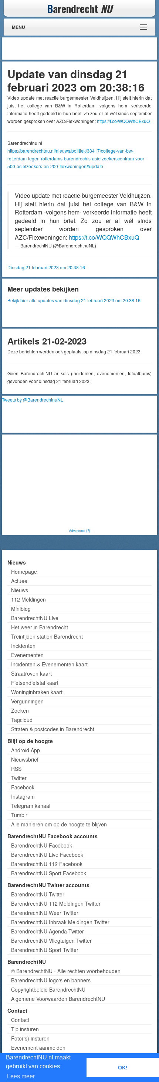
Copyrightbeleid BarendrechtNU (48, 989)
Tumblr (19, 815)
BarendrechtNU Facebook (41, 845)
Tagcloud (22, 719)
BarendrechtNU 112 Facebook (46, 864)
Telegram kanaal (30, 805)
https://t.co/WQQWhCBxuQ (123, 121)
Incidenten (23, 645)
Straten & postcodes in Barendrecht (52, 729)
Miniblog (21, 608)
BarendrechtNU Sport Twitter (44, 949)
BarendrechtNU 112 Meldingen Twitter (56, 903)
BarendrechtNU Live (34, 618)
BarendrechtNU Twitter (37, 894)
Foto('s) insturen (30, 1038)
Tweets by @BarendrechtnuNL (32, 399)
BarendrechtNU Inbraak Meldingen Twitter (60, 922)
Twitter (19, 778)
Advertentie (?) (79, 530)
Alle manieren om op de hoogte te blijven (59, 824)
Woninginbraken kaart (36, 692)
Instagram (23, 796)
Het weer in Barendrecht (39, 627)
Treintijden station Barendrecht (47, 636)
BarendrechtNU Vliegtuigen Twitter (51, 940)
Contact (20, 1019)
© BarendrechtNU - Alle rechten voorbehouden (66, 971)
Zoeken (20, 710)
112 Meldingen (28, 599)
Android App (25, 750)
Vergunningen (27, 701)
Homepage (24, 571)
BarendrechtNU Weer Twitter (44, 912)
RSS (16, 768)
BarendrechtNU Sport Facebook (48, 873)
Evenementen (27, 655)
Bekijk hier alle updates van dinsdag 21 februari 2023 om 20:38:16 (74, 300)
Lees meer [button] (21, 1076)
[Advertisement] (96, 48)
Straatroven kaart (31, 673)
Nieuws (19, 590)
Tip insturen (25, 1029)
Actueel (19, 581)
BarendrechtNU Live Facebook (47, 854)
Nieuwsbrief (24, 759)
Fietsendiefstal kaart (34, 682)
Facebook (22, 787)
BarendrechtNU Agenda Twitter (47, 931)
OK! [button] (123, 1068)
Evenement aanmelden (38, 1047)
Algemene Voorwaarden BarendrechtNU (58, 998)
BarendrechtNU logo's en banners (51, 980)
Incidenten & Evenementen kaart (49, 664)
